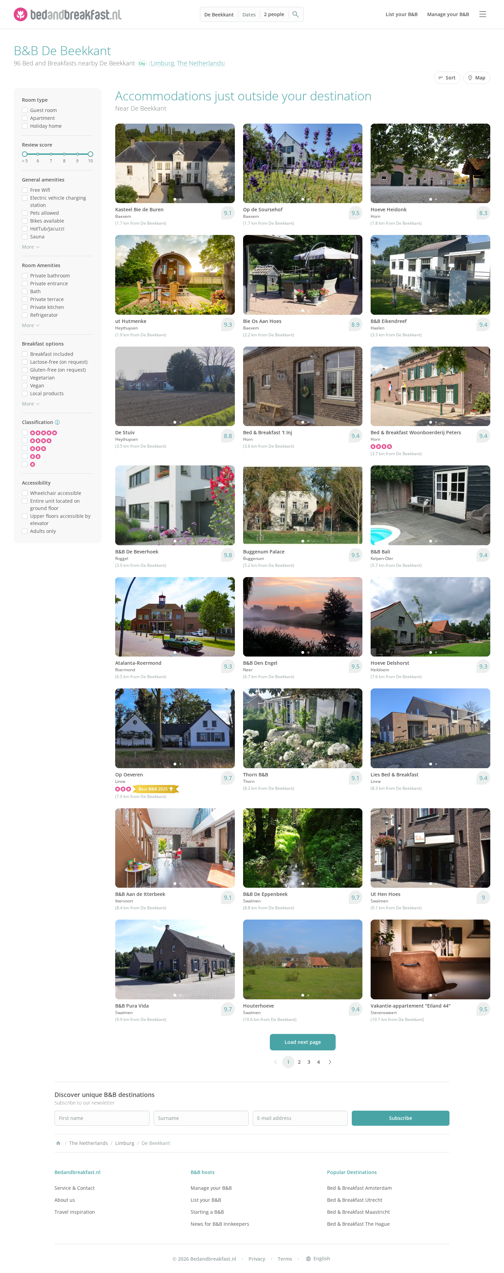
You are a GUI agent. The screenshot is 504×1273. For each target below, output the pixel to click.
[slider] (24, 154)
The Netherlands (200, 63)
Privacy (257, 1259)
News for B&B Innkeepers (220, 1224)
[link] (68, 14)
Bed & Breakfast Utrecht (354, 1200)
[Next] (225, 163)
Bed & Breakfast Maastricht (358, 1212)
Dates (249, 14)
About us (65, 1200)
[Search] (295, 14)
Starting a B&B (207, 1212)
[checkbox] (24, 110)
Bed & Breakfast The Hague (358, 1224)
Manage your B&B (211, 1188)
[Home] (58, 1143)
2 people (274, 14)
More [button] (28, 247)
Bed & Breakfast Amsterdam (359, 1188)
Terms (285, 1259)
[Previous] (125, 163)
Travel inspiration (75, 1212)
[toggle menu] (483, 14)
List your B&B (206, 1200)
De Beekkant (219, 14)
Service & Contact (75, 1188)
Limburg (162, 63)
